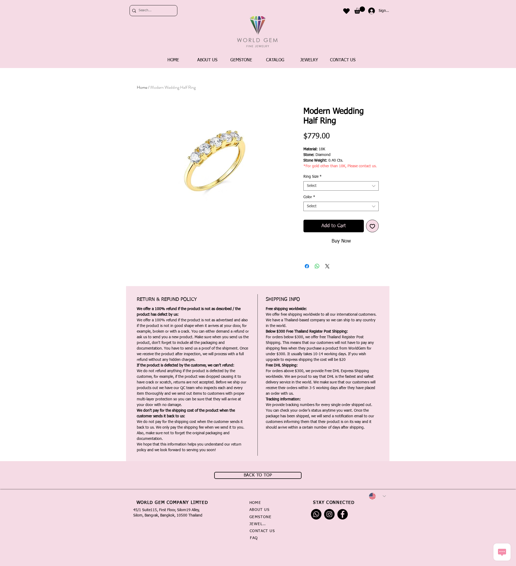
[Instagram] (329, 514)
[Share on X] (327, 266)
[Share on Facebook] (307, 266)
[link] (359, 10)
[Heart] (346, 11)
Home (142, 87)
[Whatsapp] (316, 514)
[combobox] (341, 186)
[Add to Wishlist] (372, 226)
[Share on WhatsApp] (317, 266)
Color (309, 197)
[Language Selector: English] (377, 496)
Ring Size (312, 177)
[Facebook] (342, 514)
